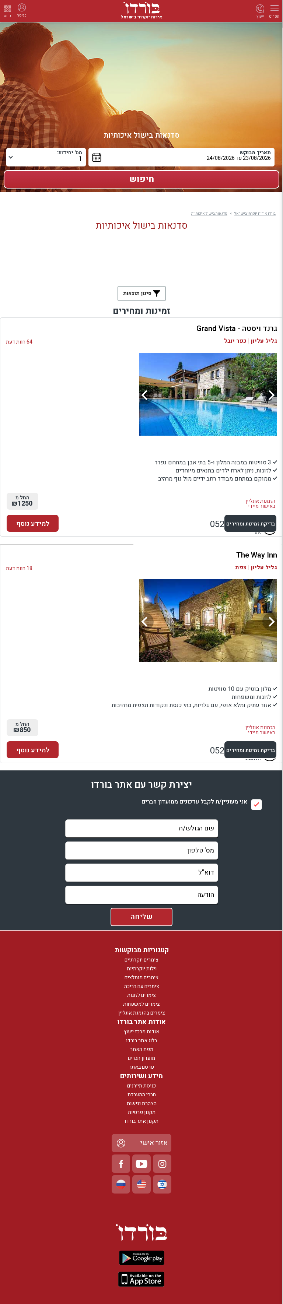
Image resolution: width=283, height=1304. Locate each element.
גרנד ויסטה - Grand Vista (236, 328)
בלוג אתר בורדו (141, 1040)
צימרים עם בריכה (141, 986)
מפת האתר (141, 1049)
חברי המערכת (141, 1095)
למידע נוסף (32, 524)
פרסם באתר (141, 1067)
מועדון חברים (141, 1058)
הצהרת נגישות (142, 1103)
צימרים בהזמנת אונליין (141, 1013)
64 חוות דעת (19, 342)
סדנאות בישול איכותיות (209, 213)
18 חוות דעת (19, 568)
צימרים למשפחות (141, 1004)
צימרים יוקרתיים (141, 960)
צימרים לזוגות (141, 995)
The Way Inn (256, 555)
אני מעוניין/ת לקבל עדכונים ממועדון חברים (194, 802)
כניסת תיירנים (141, 1086)
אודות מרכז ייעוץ (141, 1032)
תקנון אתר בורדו (141, 1121)
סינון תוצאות (138, 293)
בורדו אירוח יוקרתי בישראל (255, 213)
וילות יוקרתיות (142, 969)
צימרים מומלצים (141, 977)
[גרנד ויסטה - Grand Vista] (208, 394)
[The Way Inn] (208, 620)
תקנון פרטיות (142, 1112)
